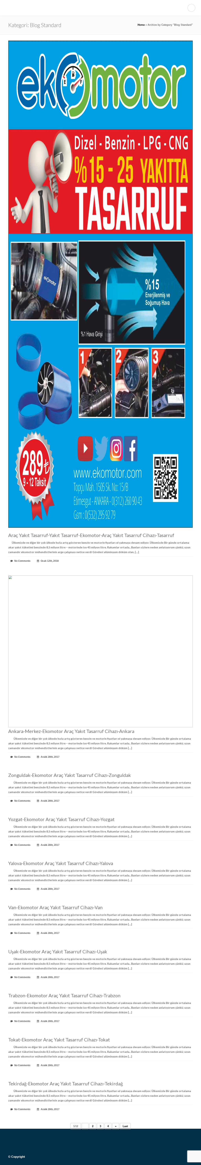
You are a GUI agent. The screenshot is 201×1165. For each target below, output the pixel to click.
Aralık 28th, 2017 (49, 757)
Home (141, 24)
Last (125, 1126)
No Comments (22, 561)
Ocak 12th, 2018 (49, 561)
